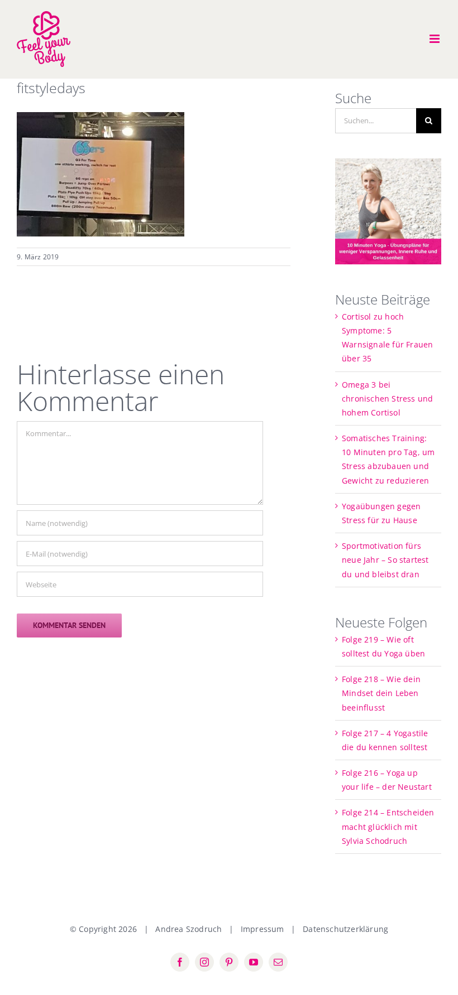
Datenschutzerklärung (345, 929)
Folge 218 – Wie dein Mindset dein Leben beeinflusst (381, 693)
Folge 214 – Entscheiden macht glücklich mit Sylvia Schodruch (388, 826)
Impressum (262, 929)
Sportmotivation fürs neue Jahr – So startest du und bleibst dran (385, 559)
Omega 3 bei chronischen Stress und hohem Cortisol (387, 398)
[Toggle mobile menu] (435, 39)
